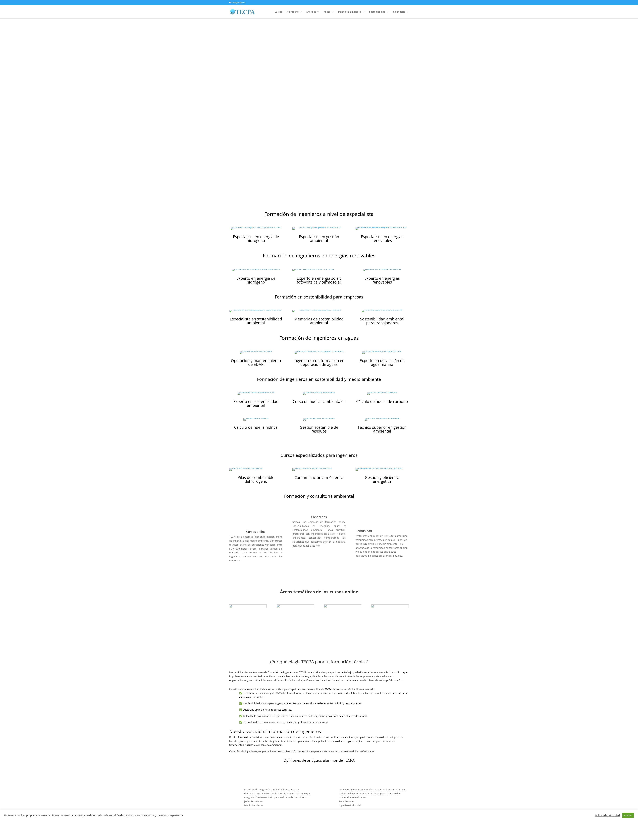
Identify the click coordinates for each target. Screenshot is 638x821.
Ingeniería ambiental (350, 12)
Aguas (327, 12)
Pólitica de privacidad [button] (607, 815)
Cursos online (256, 532)
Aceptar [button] (628, 815)
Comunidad (364, 531)
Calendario (399, 12)
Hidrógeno (293, 12)
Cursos (278, 12)
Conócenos (319, 517)
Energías (311, 12)
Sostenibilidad (377, 12)
